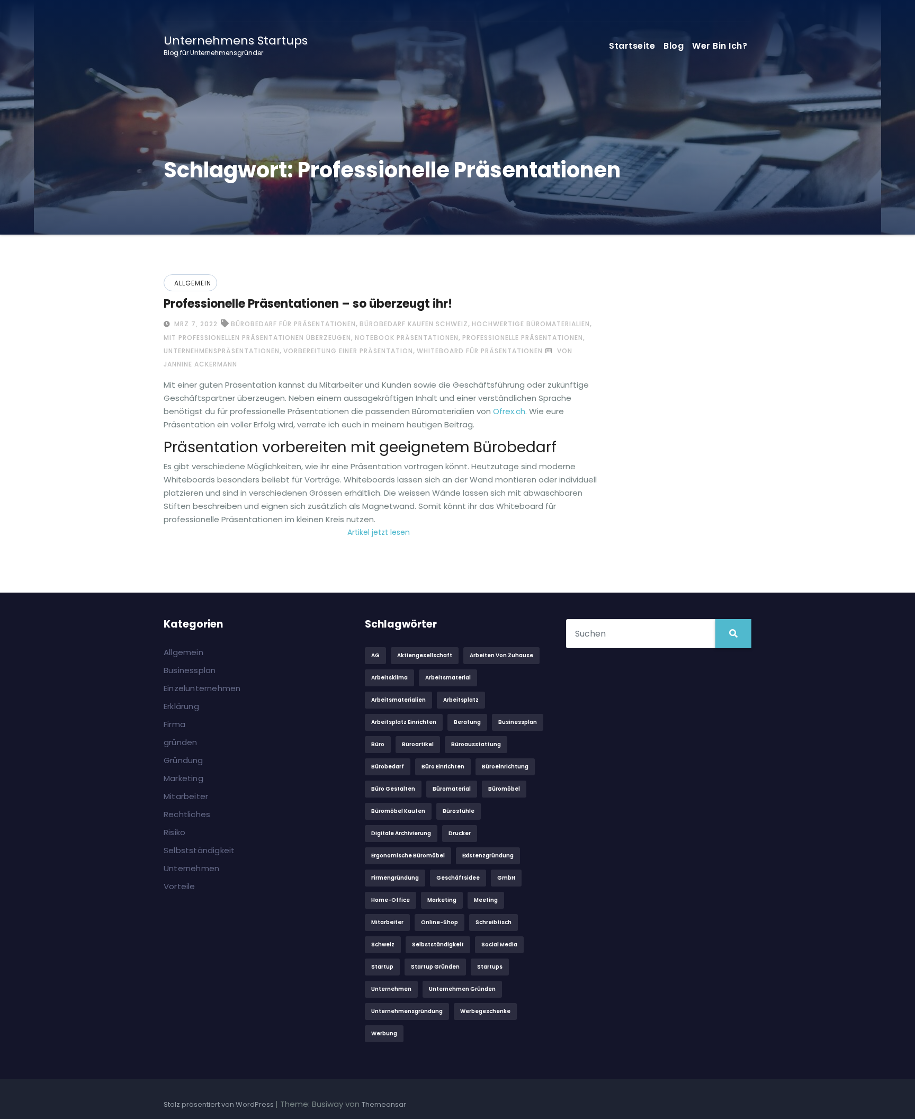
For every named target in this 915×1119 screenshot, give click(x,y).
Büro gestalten (393, 789)
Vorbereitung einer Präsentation (348, 350)
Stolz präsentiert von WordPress (219, 1104)
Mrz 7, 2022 (195, 323)
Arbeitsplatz (461, 700)
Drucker (459, 833)
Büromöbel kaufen (398, 811)
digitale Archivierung (401, 833)
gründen (180, 742)
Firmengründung (395, 878)
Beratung (467, 722)
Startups (490, 967)
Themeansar (384, 1104)
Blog (673, 46)
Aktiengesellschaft (424, 655)
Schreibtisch (494, 922)
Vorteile (179, 886)
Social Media (499, 944)
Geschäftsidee (458, 878)
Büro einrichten (442, 767)
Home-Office (390, 900)
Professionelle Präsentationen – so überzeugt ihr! (308, 304)
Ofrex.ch (509, 411)
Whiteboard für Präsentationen (480, 350)
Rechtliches (187, 814)
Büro (377, 744)
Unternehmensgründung (407, 1011)
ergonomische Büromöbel (408, 856)
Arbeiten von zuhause (501, 655)
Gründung (183, 760)
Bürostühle (458, 811)
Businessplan (190, 670)
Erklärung (181, 706)
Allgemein (192, 283)
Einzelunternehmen (202, 688)
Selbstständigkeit (199, 850)
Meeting (486, 900)
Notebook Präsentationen (407, 337)
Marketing (183, 778)
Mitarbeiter (186, 796)
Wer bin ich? (719, 46)
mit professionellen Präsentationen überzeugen (257, 337)
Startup (382, 967)
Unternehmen (191, 868)
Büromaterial (452, 789)
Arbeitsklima (389, 678)
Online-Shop (439, 922)
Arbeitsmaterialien (398, 700)
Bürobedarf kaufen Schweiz (414, 323)
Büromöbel (504, 789)
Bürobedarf (387, 767)
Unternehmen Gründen (462, 989)
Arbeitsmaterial (448, 678)
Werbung (384, 1033)
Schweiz (382, 944)
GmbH (506, 878)
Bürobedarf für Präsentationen (293, 323)
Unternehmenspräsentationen (222, 350)
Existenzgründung (488, 856)
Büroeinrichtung (505, 767)
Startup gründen (435, 967)
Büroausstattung (476, 744)
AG (375, 655)
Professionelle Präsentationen (522, 337)
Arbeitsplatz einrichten (403, 722)
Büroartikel (418, 744)
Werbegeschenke (485, 1011)
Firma (174, 724)
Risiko (174, 832)
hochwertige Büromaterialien (531, 323)
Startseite (632, 46)
